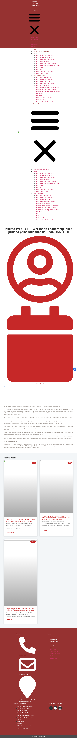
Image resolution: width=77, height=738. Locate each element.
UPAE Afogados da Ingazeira (44, 71)
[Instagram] (60, 708)
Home (34, 49)
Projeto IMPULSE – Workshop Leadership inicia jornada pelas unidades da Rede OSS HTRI (20, 520)
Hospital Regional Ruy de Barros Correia (48, 65)
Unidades (35, 53)
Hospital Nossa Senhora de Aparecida (47, 87)
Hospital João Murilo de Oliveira (45, 59)
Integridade (34, 8)
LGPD (33, 7)
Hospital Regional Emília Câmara (46, 63)
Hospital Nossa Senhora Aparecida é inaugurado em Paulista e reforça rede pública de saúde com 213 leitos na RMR (56, 517)
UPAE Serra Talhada (42, 73)
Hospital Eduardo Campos (44, 57)
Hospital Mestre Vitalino (43, 61)
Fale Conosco (35, 10)
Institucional (34, 1)
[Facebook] (51, 708)
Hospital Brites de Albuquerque (45, 55)
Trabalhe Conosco (37, 104)
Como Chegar (35, 3)
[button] (34, 23)
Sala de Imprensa (35, 5)
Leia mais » (10, 532)
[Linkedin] (55, 708)
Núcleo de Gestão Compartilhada (41, 51)
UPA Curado (39, 67)
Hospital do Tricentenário (43, 77)
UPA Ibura (39, 69)
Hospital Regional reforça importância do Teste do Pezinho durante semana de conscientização (20, 609)
